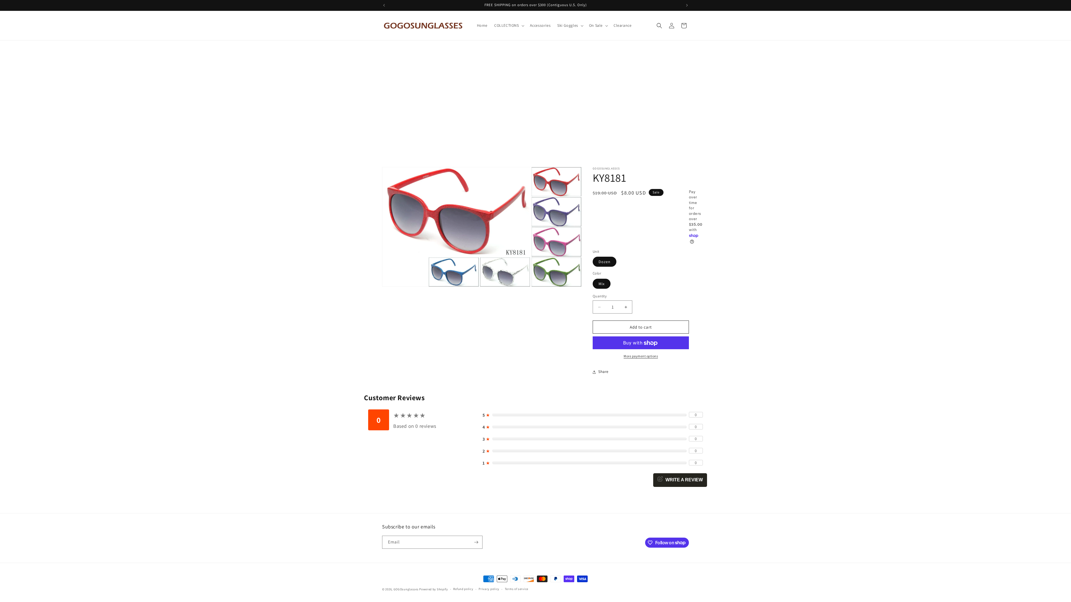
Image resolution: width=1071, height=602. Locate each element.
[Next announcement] (687, 5)
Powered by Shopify (433, 589)
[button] (509, 25)
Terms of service (516, 589)
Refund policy (463, 589)
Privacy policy (489, 589)
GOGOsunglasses (406, 589)
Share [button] (603, 371)
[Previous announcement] (384, 5)
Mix (602, 283)
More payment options (641, 356)
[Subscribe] (476, 542)
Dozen (605, 261)
